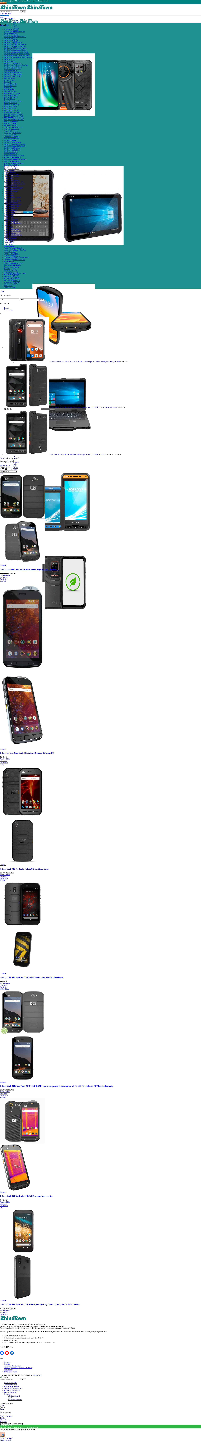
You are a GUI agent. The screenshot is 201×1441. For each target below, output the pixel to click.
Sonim (15, 464)
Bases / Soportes (18, 163)
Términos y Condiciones (12, 1366)
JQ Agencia (37, 1375)
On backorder (8, 310)
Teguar (15, 131)
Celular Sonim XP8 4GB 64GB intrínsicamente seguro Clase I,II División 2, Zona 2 (78, 454)
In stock (6, 308)
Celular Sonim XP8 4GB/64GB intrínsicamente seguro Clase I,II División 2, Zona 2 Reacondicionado (84, 407)
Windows (16, 277)
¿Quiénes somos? (14, 1396)
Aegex (15, 470)
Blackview (16, 22)
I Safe (14, 466)
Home (2, 458)
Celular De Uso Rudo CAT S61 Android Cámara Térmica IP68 (27, 753)
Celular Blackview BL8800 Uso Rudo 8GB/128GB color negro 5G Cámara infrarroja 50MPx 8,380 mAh (85, 362)
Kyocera (15, 468)
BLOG (10, 1398)
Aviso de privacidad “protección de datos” (18, 1368)
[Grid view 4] (6, 469)
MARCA (11, 18)
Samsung (16, 129)
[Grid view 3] (3, 469)
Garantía (7, 1364)
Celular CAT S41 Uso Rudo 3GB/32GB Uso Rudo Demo (24, 869)
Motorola (16, 28)
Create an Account (6, 1416)
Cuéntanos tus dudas (15, 1400)
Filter (41, 299)
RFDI (14, 269)
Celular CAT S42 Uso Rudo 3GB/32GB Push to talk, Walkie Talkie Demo (31, 977)
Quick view (4, 579)
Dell (14, 460)
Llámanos (3, 3)
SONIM (15, 26)
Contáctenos (8, 1370)
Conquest (16, 462)
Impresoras (16, 256)
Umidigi (15, 30)
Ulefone (15, 20)
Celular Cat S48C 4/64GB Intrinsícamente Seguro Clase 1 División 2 (29, 569)
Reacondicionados (19, 144)
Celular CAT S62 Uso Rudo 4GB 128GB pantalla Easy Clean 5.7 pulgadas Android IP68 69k (40, 1304)
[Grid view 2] (1, 469)
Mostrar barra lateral (6, 465)
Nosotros (7, 1362)
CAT (14, 24)
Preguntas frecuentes (11, 1371)
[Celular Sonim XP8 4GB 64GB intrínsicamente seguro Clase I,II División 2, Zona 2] (27, 454)
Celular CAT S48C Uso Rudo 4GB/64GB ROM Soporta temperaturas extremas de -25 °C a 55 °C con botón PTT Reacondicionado (56, 1086)
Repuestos (16, 283)
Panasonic (16, 136)
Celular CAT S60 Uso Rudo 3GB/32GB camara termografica (26, 1196)
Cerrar (2, 291)
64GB (15, 39)
